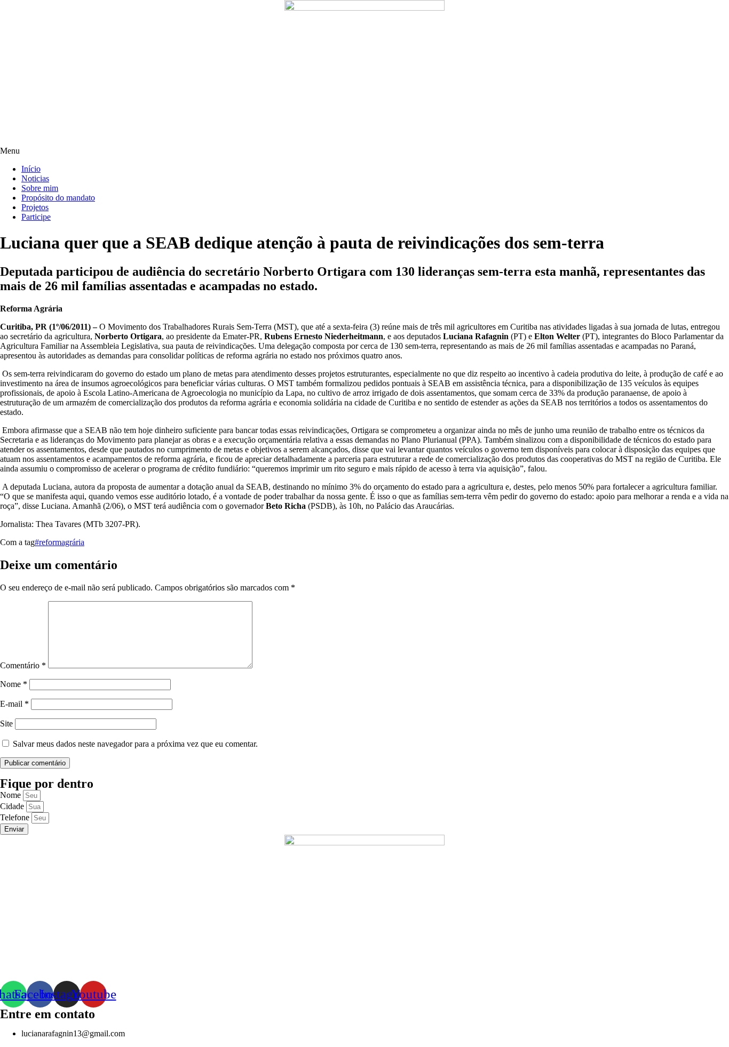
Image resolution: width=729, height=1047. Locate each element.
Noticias (35, 178)
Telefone (15, 817)
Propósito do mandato (58, 197)
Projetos (35, 207)
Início (31, 168)
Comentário (23, 665)
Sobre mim (39, 188)
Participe (36, 216)
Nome (13, 684)
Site (6, 723)
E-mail (14, 703)
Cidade (13, 806)
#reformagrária (59, 542)
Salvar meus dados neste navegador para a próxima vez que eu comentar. (135, 743)
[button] (364, 151)
